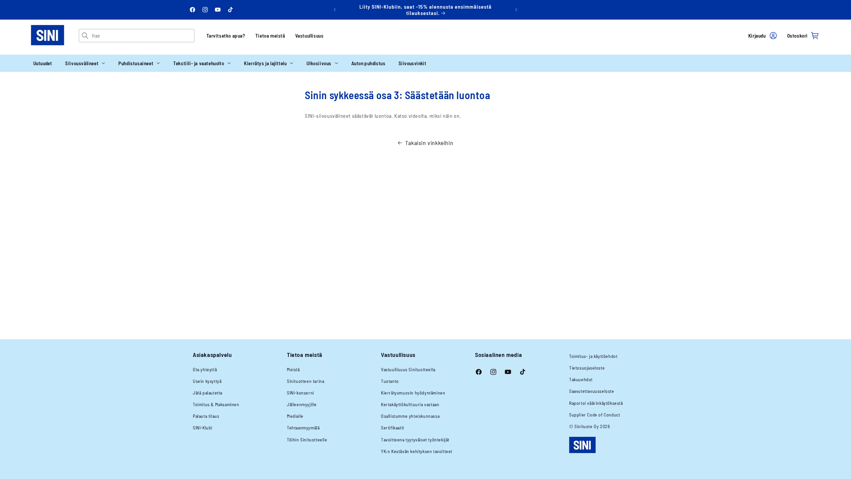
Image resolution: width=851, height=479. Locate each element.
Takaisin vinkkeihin (429, 142)
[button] (85, 63)
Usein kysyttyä (207, 381)
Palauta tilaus (206, 416)
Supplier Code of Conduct (594, 414)
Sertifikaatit (392, 427)
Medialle (295, 416)
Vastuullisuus (309, 36)
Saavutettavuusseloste (591, 391)
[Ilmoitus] (516, 9)
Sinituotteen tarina (305, 381)
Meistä (293, 369)
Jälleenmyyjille (302, 404)
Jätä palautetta (207, 393)
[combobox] (143, 35)
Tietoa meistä (270, 36)
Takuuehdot (581, 379)
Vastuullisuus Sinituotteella (408, 369)
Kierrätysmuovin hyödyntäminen (413, 393)
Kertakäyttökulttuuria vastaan (410, 404)
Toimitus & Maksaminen (216, 404)
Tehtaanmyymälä (303, 427)
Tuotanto (390, 381)
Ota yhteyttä (205, 369)
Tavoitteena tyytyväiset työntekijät (415, 439)
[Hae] (85, 35)
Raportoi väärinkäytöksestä (596, 403)
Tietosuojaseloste (587, 368)
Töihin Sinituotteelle (307, 439)
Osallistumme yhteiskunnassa (410, 416)
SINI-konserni (300, 393)
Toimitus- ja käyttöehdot (593, 356)
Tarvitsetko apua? (225, 36)
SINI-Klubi (202, 427)
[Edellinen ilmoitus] (334, 9)
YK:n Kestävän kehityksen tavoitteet (416, 451)
